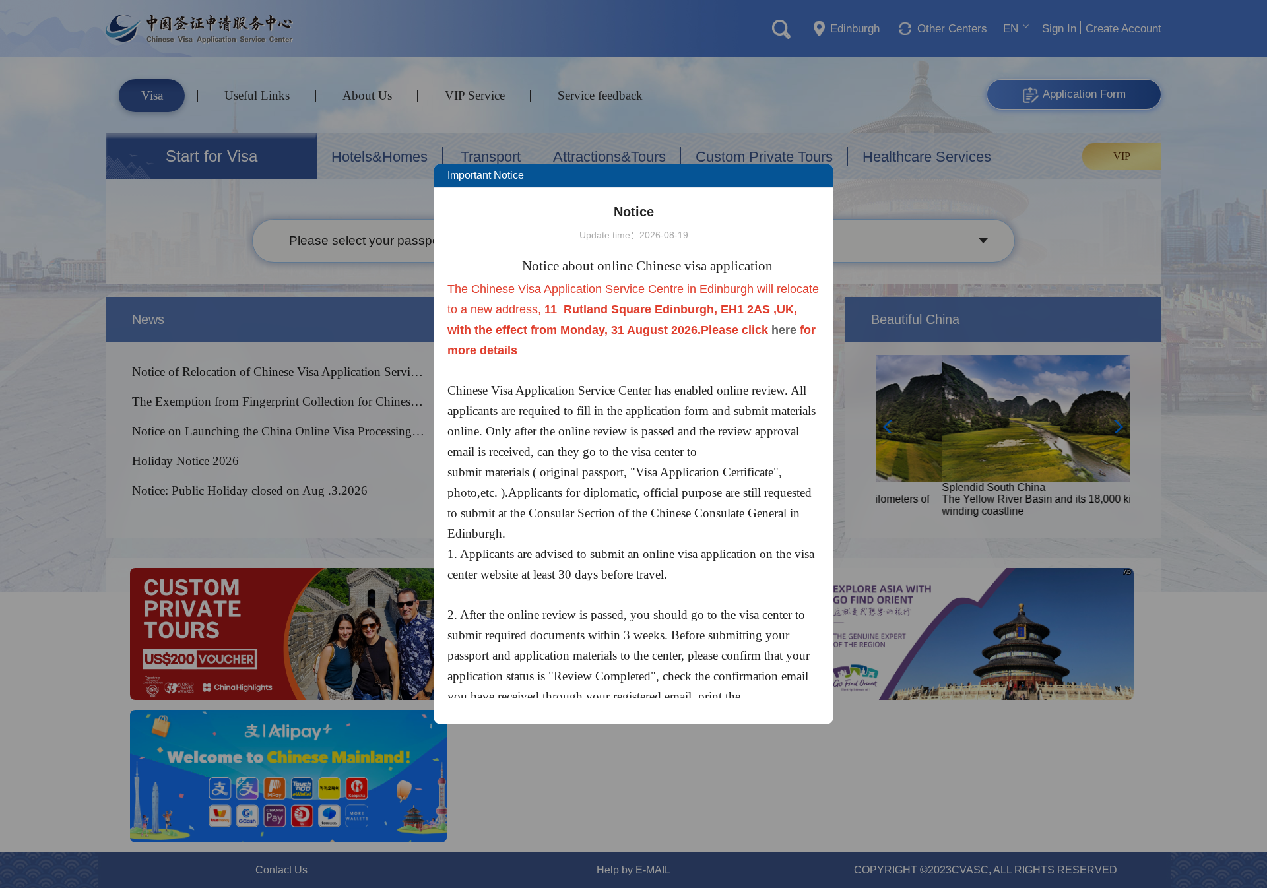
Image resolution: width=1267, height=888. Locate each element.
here (783, 329)
